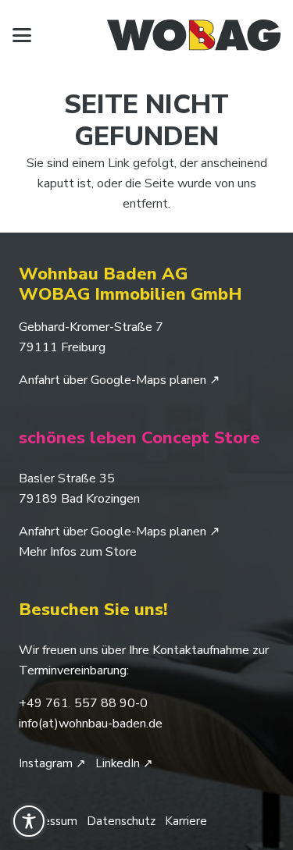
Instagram (52, 763)
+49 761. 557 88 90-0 (83, 703)
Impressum (48, 821)
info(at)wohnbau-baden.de (91, 723)
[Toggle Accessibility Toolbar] (29, 821)
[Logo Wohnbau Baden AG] (193, 35)
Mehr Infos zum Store (78, 551)
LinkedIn (124, 763)
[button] (21, 35)
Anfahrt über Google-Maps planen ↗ (119, 380)
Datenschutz (121, 821)
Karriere (186, 821)
